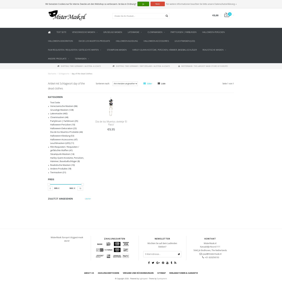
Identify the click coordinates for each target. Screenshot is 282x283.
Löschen (88, 199)
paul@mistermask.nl (212, 254)
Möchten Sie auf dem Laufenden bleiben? (162, 245)
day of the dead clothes (82, 73)
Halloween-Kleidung (127, 41)
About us (89, 273)
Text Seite (61, 32)
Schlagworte (64, 73)
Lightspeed (143, 278)
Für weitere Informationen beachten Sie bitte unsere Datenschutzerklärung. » (201, 4)
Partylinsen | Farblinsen (183, 32)
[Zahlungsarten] (100, 244)
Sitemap (161, 273)
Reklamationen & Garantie (183, 273)
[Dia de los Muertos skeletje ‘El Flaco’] (111, 106)
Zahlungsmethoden (108, 273)
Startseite (52, 73)
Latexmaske (133, 32)
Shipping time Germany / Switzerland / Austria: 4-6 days (143, 66)
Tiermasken (80, 58)
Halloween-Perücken (213, 32)
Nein (158, 4)
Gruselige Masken (112, 32)
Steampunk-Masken (117, 49)
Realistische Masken (213, 49)
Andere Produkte (57, 58)
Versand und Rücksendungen (138, 273)
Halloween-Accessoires (156, 41)
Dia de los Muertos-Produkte (94, 41)
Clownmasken (155, 32)
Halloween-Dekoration (60, 41)
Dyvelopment (162, 278)
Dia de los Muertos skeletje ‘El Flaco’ (111, 123)
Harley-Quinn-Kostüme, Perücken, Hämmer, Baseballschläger (164, 49)
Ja (143, 4)
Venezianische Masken (83, 32)
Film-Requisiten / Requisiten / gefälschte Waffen (73, 49)
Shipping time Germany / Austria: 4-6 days (81, 66)
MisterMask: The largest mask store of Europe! (204, 66)
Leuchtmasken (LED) (185, 41)
